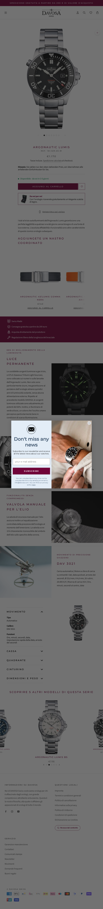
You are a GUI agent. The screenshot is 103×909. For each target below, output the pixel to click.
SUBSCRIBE (31, 471)
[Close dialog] (89, 423)
